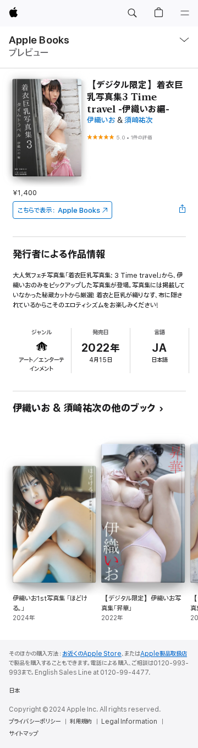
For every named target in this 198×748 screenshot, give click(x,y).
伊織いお (101, 120)
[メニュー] (185, 13)
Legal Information (129, 721)
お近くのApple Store (92, 654)
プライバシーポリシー (35, 721)
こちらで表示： (59, 210)
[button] (132, 13)
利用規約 (81, 721)
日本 (14, 691)
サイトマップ (23, 734)
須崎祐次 (138, 120)
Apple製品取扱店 (163, 654)
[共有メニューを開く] (182, 210)
